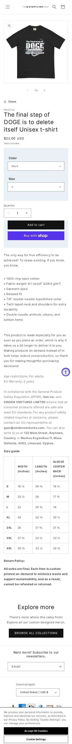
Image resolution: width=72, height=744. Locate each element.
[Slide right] (44, 90)
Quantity (9, 205)
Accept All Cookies (35, 730)
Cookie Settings (36, 739)
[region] (36, 725)
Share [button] (12, 101)
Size (12, 179)
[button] (7, 7)
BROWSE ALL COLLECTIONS (36, 633)
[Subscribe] (60, 666)
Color (13, 158)
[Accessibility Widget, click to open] (65, 372)
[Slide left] (27, 90)
